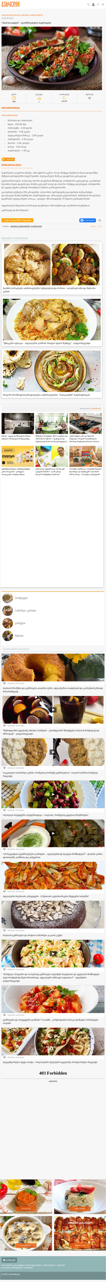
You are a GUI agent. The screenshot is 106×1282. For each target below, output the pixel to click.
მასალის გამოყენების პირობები (17, 1267)
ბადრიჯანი (36, 226)
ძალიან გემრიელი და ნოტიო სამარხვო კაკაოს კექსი (32, 935)
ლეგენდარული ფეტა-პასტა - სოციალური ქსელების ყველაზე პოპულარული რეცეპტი (50, 1062)
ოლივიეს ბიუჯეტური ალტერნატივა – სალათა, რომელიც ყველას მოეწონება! (45, 815)
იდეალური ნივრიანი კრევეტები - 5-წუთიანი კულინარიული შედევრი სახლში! (46, 896)
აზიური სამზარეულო (20, 226)
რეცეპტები (26, 1209)
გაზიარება (90, 220)
